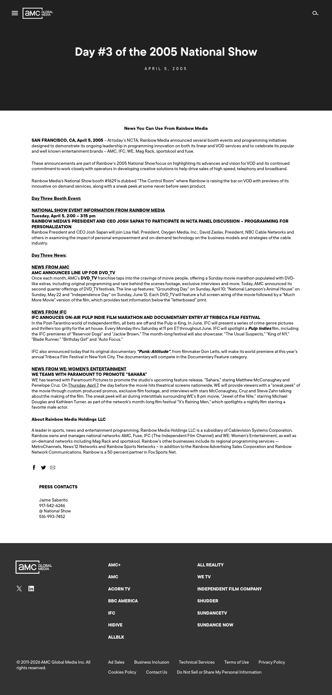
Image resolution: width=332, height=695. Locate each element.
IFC (111, 613)
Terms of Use (236, 662)
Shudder (207, 601)
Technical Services (197, 662)
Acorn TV (119, 589)
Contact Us (156, 672)
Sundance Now (215, 625)
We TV (204, 577)
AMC (113, 577)
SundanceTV (212, 613)
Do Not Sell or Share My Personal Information (219, 672)
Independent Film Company (229, 589)
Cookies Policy (122, 672)
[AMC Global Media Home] (38, 13)
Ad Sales (116, 662)
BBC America (123, 601)
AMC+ (114, 565)
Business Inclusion (151, 662)
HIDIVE (115, 625)
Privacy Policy (272, 662)
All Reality (210, 565)
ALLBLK (116, 637)
